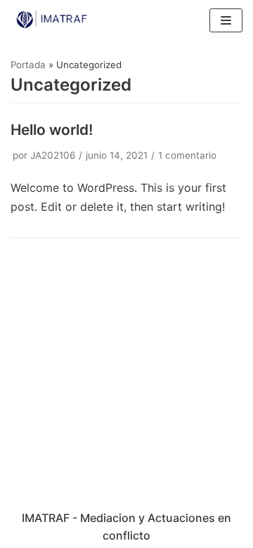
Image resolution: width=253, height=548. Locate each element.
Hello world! (52, 129)
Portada (28, 64)
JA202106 (52, 155)
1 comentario (187, 155)
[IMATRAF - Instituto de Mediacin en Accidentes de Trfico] (53, 20)
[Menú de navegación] (225, 20)
